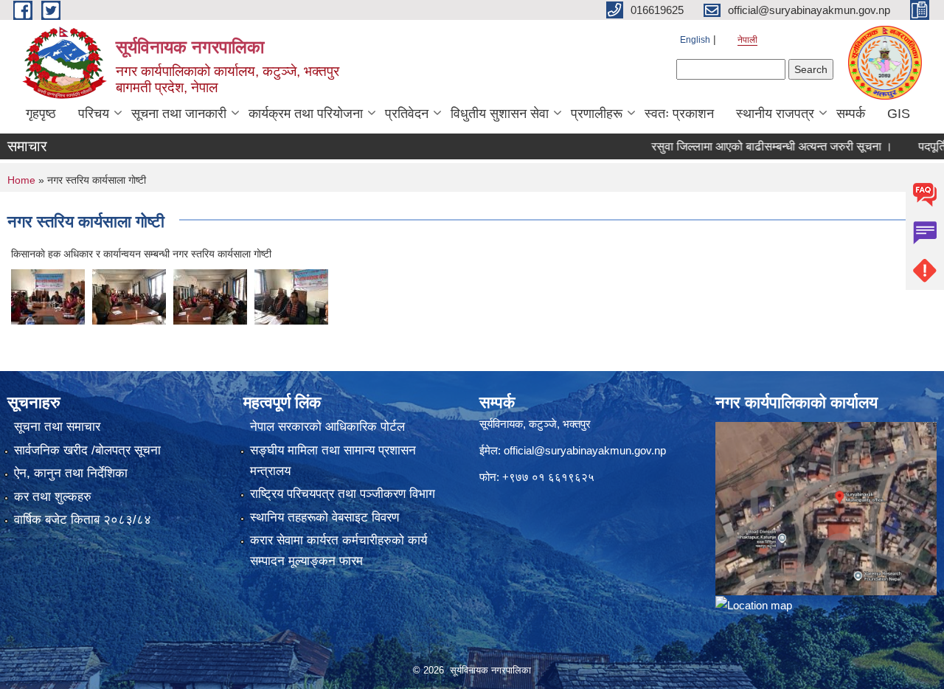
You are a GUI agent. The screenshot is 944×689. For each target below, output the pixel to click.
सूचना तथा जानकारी (178, 113)
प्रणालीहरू (596, 113)
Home (21, 180)
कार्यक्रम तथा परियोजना (306, 113)
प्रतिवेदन (406, 113)
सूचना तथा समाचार (57, 427)
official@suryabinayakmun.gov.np (585, 450)
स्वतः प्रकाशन (679, 113)
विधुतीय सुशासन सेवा (500, 113)
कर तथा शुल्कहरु (52, 497)
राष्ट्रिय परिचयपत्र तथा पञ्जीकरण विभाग (342, 494)
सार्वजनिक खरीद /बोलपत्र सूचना (87, 450)
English (695, 40)
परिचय (93, 113)
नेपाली (747, 40)
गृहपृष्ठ (41, 113)
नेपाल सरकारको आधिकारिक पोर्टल (327, 427)
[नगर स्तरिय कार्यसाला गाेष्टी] (48, 296)
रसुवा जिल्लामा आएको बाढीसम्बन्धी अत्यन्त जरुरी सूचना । (754, 146)
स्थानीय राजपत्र (775, 113)
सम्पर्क (850, 113)
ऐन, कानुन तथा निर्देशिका (71, 473)
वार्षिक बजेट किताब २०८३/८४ (82, 520)
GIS (898, 113)
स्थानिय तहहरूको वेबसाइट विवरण (324, 517)
